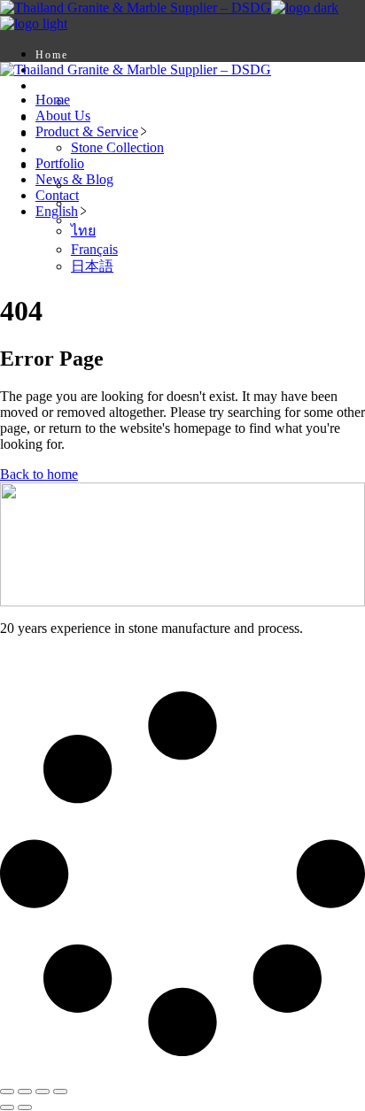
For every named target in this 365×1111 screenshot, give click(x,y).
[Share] (42, 1091)
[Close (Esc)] (60, 1091)
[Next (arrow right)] (25, 1107)
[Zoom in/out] (7, 1091)
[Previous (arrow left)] (7, 1107)
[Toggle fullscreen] (25, 1091)
